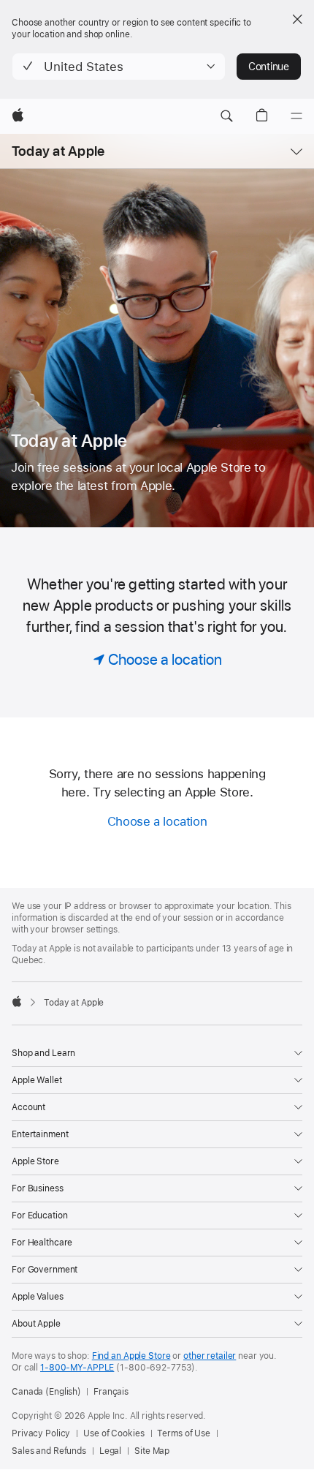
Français (111, 1392)
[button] (118, 66)
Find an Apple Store (131, 1356)
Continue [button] (268, 66)
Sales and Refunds (49, 1451)
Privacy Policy (41, 1433)
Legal (110, 1451)
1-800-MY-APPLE (77, 1367)
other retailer (209, 1356)
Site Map (151, 1451)
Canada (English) (46, 1392)
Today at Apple (58, 151)
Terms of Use (183, 1433)
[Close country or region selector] (297, 19)
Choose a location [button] (157, 821)
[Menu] (296, 116)
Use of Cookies (113, 1433)
